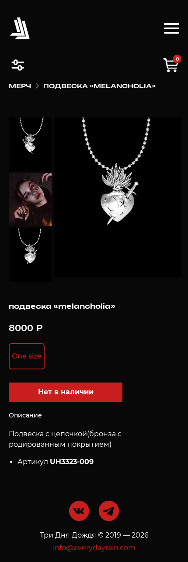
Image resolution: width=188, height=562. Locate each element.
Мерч (20, 86)
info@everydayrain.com (94, 548)
